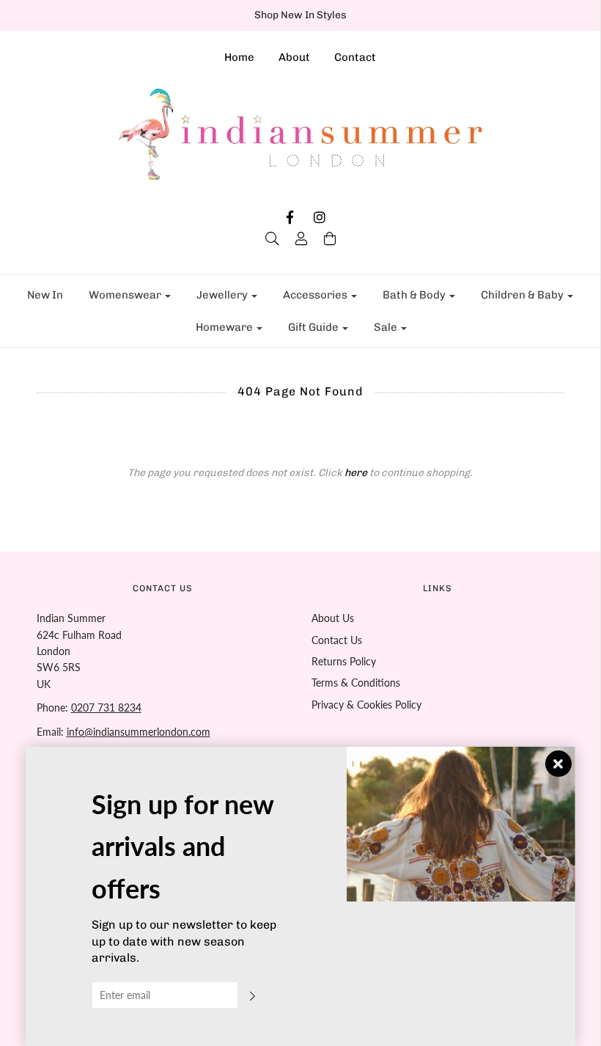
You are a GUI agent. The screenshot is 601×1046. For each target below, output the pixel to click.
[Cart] (330, 238)
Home (239, 57)
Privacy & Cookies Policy (366, 704)
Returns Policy (343, 661)
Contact (355, 57)
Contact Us (336, 640)
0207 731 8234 (106, 707)
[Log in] (301, 238)
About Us (332, 618)
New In (45, 294)
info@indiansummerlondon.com (138, 731)
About (294, 57)
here (355, 473)
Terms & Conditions (355, 682)
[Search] (272, 238)
